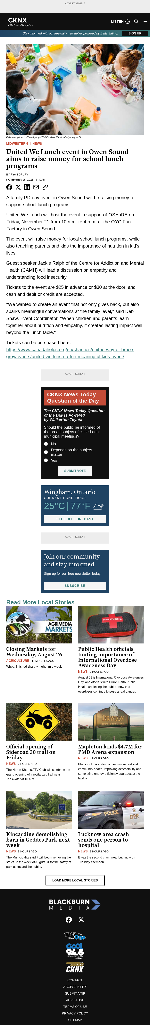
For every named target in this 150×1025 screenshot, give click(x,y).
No (53, 444)
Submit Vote (75, 470)
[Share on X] (18, 187)
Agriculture (17, 660)
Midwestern (17, 143)
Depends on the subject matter (71, 452)
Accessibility (75, 987)
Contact (75, 980)
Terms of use (75, 1006)
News (37, 143)
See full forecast (75, 519)
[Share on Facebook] (9, 187)
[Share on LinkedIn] (27, 187)
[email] (36, 187)
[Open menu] (145, 21)
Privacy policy (75, 1013)
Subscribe (75, 585)
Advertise (75, 1000)
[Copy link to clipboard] (45, 187)
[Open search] (136, 21)
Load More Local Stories (75, 880)
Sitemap (75, 1020)
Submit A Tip (75, 993)
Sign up (135, 33)
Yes (54, 460)
